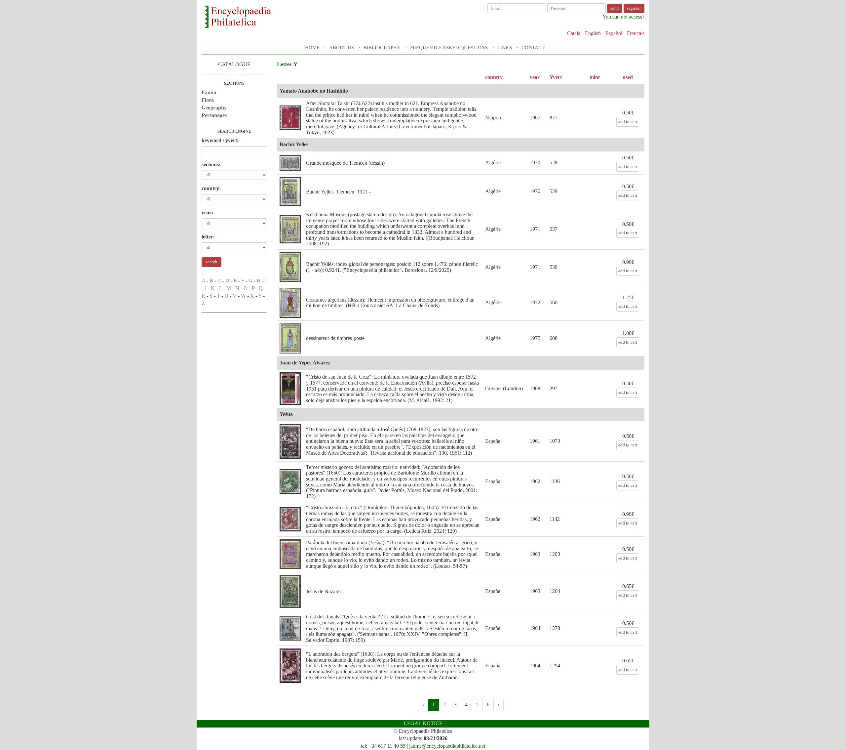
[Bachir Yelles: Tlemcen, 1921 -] (290, 191)
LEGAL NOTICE (423, 723)
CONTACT (533, 47)
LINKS (504, 47)
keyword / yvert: (220, 140)
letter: (208, 236)
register (634, 8)
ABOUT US (341, 47)
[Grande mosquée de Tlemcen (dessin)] (290, 163)
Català (573, 33)
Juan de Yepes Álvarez (305, 362)
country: (211, 188)
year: (207, 212)
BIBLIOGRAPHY (382, 47)
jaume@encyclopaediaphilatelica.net (447, 746)
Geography (214, 107)
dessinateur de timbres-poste (335, 338)
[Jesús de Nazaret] (290, 591)
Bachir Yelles (294, 144)
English (593, 33)
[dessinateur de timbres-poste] (290, 338)
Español (613, 33)
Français (635, 33)
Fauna (209, 92)
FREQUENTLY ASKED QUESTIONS (449, 47)
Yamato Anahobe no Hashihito (314, 91)
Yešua (286, 414)
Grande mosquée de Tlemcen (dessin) (345, 163)
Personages (214, 115)
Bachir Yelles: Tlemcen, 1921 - (338, 191)
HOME (312, 47)
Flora (208, 100)
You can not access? (623, 17)
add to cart (627, 121)
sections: (211, 164)
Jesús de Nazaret (323, 591)
